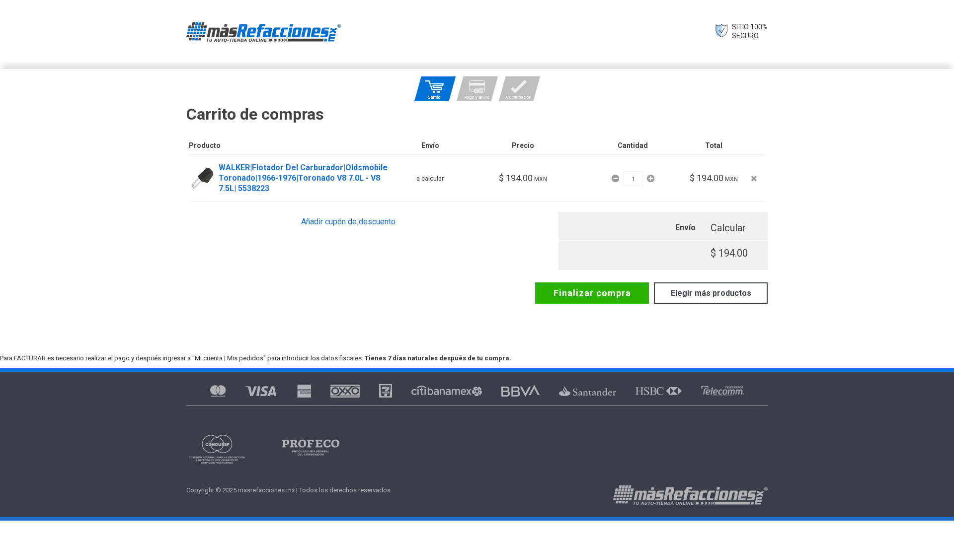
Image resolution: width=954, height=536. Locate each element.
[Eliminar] (754, 178)
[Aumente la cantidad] (650, 178)
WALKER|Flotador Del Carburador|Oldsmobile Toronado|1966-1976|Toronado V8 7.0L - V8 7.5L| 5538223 (303, 178)
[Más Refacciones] (263, 32)
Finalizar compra (592, 293)
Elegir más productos (711, 293)
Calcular (728, 228)
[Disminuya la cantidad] (616, 178)
